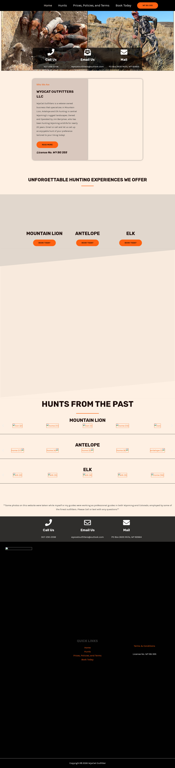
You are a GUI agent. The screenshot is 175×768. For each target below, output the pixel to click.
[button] (147, 5)
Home (48, 5)
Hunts (62, 5)
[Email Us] (87, 52)
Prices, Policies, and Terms (91, 5)
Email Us (88, 60)
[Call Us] (51, 52)
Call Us (51, 60)
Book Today (123, 5)
